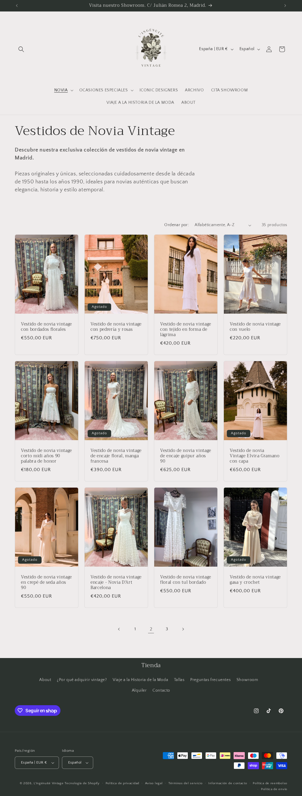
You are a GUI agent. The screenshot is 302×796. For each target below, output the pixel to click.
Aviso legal (154, 783)
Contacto (161, 690)
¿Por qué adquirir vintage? (82, 679)
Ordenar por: (176, 225)
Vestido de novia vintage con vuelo (255, 327)
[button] (21, 49)
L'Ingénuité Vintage (49, 783)
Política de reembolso (270, 783)
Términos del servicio (185, 783)
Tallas (179, 679)
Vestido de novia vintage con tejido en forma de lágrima (185, 330)
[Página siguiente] (182, 629)
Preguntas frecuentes (210, 679)
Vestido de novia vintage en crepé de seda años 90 (46, 583)
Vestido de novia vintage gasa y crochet (255, 580)
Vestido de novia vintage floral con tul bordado (185, 580)
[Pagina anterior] (119, 629)
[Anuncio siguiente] (285, 5)
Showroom (247, 679)
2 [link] (151, 629)
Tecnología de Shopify (82, 783)
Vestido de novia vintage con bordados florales (46, 327)
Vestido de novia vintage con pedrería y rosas (116, 327)
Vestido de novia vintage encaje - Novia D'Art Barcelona (116, 583)
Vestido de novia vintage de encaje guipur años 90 (185, 456)
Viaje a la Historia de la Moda (140, 679)
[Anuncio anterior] (16, 5)
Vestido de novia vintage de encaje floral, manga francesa (116, 456)
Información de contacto (227, 783)
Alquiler (139, 690)
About (45, 679)
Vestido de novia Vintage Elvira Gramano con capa (255, 456)
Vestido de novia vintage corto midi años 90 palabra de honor (46, 456)
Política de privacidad (122, 783)
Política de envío (274, 789)
